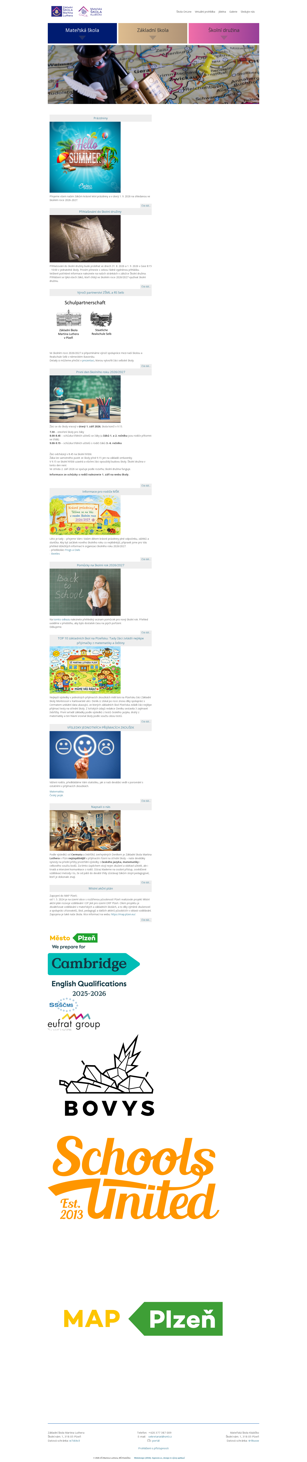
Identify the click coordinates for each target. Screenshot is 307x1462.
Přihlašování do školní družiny (100, 212)
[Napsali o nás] (85, 830)
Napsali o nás (100, 807)
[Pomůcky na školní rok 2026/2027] (85, 592)
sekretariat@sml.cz (160, 1436)
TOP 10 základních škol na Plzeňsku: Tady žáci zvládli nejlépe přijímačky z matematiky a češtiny (101, 640)
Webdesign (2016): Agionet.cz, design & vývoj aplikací (159, 1458)
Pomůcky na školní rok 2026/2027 (100, 565)
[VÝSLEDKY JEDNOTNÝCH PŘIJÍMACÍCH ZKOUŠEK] (85, 754)
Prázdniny (101, 118)
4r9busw (253, 1440)
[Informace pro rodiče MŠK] (85, 514)
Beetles (55, 553)
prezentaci (88, 360)
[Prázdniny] (85, 156)
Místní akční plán (101, 888)
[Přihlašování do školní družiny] (85, 238)
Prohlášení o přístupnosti (153, 1448)
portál (156, 1440)
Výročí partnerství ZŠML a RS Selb (100, 292)
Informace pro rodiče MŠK (100, 491)
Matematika (56, 791)
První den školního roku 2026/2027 (100, 372)
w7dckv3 (74, 1440)
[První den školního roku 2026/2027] (85, 398)
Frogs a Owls (72, 550)
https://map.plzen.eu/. (123, 914)
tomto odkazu (62, 619)
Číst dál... (145, 205)
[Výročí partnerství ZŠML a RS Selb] (85, 322)
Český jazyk (56, 795)
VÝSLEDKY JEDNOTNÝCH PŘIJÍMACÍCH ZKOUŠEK (100, 727)
